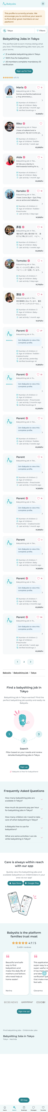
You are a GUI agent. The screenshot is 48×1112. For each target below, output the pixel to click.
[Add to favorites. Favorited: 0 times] (40, 124)
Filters (42, 31)
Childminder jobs (30, 1030)
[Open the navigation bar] (43, 3)
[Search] (5, 31)
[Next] (30, 662)
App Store (16, 883)
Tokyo (5, 1039)
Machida (13, 1039)
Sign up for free (24, 71)
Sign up (24, 767)
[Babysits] (9, 3)
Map (25, 1100)
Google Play (33, 883)
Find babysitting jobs (12, 1030)
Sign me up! (24, 1011)
